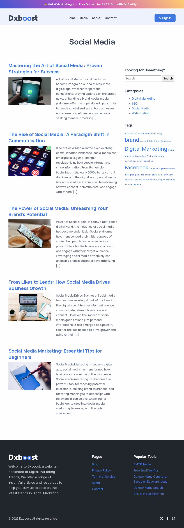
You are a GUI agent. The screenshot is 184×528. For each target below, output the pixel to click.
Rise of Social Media (150, 174)
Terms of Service (103, 476)
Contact (111, 18)
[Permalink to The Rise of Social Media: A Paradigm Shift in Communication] (29, 161)
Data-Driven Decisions (160, 141)
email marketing (145, 161)
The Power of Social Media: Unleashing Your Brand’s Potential (58, 211)
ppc (137, 174)
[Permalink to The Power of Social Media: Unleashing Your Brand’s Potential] (29, 233)
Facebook (136, 167)
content (144, 141)
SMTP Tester (143, 464)
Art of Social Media (134, 133)
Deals (84, 18)
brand (132, 139)
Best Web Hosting (153, 133)
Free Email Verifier (146, 470)
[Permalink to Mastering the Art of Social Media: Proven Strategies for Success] (29, 90)
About (96, 18)
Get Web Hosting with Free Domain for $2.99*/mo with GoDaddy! (92, 4)
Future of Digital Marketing (162, 168)
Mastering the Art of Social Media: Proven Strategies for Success (55, 68)
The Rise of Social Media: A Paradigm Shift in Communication (59, 137)
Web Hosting (140, 113)
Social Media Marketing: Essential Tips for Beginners (55, 354)
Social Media (140, 108)
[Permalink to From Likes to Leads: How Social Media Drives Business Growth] (29, 307)
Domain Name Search (148, 488)
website (137, 184)
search (164, 174)
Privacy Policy (101, 470)
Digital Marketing (143, 98)
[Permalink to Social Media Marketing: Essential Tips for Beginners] (29, 376)
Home (72, 18)
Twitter (145, 179)
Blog (95, 464)
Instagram (130, 174)
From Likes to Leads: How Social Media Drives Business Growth (59, 285)
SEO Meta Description (149, 494)
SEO (134, 103)
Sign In (167, 18)
